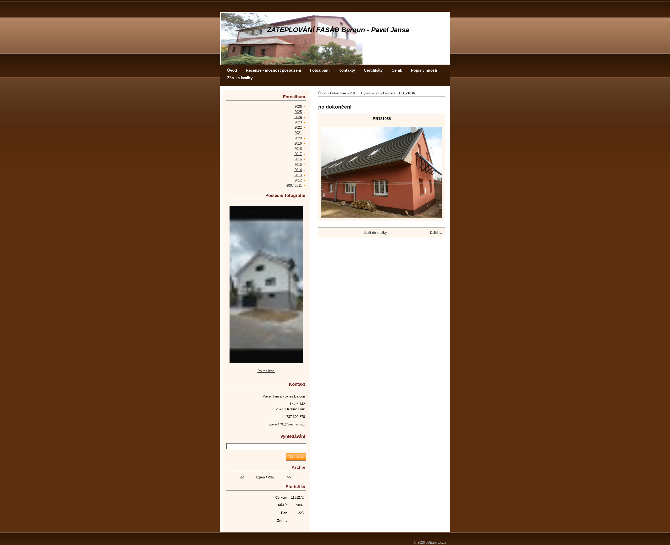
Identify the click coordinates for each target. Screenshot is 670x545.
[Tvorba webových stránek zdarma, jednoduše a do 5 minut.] (446, 543)
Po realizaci (266, 371)
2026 (298, 107)
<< (242, 477)
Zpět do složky (375, 233)
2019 (298, 143)
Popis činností (424, 70)
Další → (436, 233)
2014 (298, 170)
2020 (298, 138)
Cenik (397, 70)
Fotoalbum (320, 70)
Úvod (232, 70)
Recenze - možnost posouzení (273, 70)
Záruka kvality (240, 78)
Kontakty (346, 70)
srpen (260, 477)
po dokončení (385, 93)
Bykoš (366, 93)
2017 (298, 154)
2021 (298, 133)
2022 (298, 127)
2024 (298, 117)
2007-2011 (294, 186)
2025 (298, 112)
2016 (298, 159)
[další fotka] (433, 172)
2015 (353, 93)
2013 (298, 175)
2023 (298, 122)
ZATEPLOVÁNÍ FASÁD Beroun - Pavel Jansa (338, 29)
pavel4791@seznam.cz (287, 424)
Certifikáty (373, 70)
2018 (298, 149)
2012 (298, 180)
